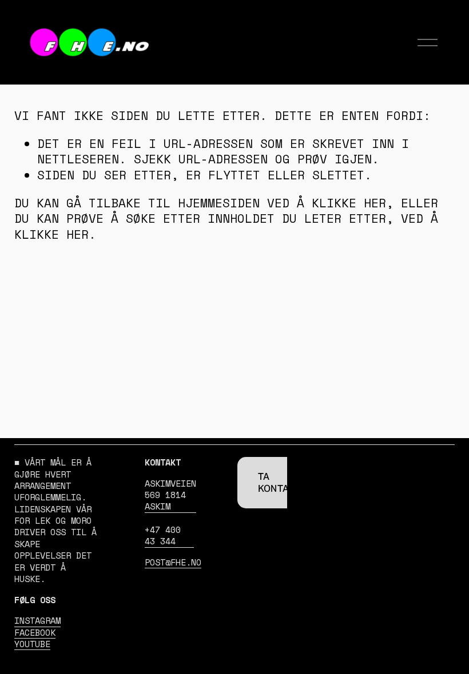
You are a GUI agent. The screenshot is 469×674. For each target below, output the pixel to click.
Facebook (34, 633)
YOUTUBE (32, 644)
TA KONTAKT (279, 483)
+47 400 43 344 (163, 536)
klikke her (349, 203)
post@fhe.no (173, 562)
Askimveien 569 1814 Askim (170, 495)
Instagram (37, 621)
